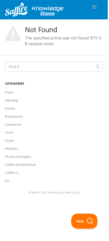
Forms (9, 140)
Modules (11, 148)
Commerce (13, 124)
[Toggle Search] (98, 67)
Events (10, 108)
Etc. (7, 180)
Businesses (14, 116)
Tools (9, 132)
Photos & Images (18, 156)
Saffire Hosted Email (20, 164)
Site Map (11, 100)
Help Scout (72, 192)
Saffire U (11, 172)
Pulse (9, 92)
